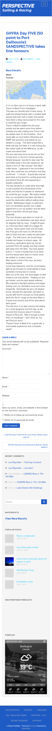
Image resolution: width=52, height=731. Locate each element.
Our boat (36, 720)
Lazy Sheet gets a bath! (27, 547)
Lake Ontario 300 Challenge (29, 487)
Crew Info (42, 710)
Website (6, 395)
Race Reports (12, 710)
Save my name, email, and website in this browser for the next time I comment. (25, 409)
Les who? (28, 467)
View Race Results (16, 518)
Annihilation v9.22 (25, 581)
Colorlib (33, 726)
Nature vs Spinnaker (26, 535)
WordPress (26, 728)
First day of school (32, 462)
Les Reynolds (15, 462)
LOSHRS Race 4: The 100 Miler (24, 475)
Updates (28, 710)
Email (5, 386)
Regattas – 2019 (38, 715)
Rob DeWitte (28, 58)
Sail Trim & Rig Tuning (16, 715)
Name (5, 377)
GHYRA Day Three (25, 570)
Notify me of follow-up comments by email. (24, 414)
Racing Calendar (19, 720)
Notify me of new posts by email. (19, 419)
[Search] (44, 501)
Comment (6, 348)
